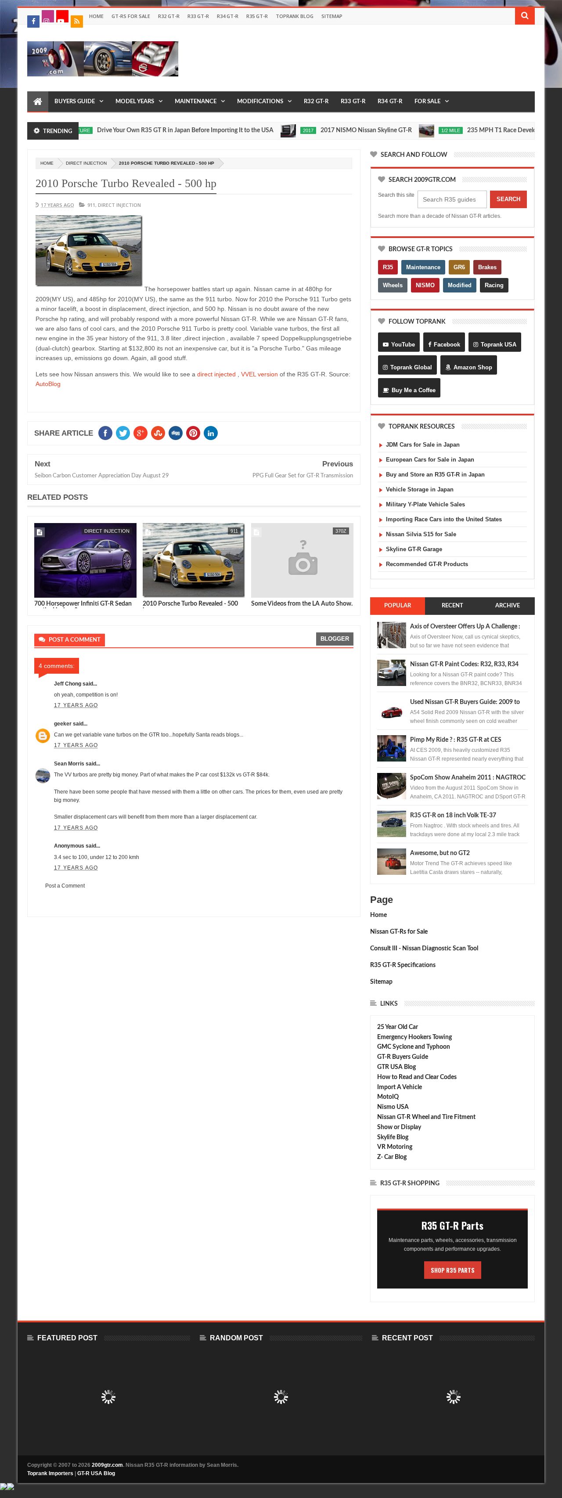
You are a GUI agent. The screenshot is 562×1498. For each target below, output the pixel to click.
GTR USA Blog (396, 1067)
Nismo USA (393, 1107)
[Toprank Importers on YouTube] (62, 16)
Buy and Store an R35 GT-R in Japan (435, 474)
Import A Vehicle (399, 1087)
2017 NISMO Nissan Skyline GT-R (340, 130)
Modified (460, 285)
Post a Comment (65, 886)
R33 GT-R (198, 16)
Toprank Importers (50, 1473)
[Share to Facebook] (43, 589)
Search (508, 199)
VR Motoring (394, 1147)
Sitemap (331, 16)
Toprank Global (411, 367)
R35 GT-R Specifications (403, 965)
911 (91, 205)
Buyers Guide (74, 102)
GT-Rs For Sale (131, 16)
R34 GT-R (227, 16)
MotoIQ (388, 1097)
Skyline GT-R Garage (414, 549)
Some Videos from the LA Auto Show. (302, 604)
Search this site (396, 195)
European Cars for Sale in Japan (430, 459)
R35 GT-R (257, 16)
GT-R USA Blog (96, 1473)
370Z (340, 531)
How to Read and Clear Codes (417, 1077)
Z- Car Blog (392, 1157)
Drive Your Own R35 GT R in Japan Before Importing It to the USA (160, 130)
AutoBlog (48, 383)
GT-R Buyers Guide (402, 1057)
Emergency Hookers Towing (414, 1037)
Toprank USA (498, 344)
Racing (494, 285)
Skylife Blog (392, 1137)
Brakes (487, 267)
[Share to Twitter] (52, 589)
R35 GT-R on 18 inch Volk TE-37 (453, 815)
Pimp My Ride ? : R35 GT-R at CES (455, 740)
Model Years (134, 102)
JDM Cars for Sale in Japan (423, 444)
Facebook (447, 344)
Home (96, 16)
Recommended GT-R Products (427, 564)
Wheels (393, 285)
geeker (63, 724)
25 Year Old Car (397, 1027)
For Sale (427, 102)
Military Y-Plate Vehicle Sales (425, 504)
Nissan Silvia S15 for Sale (421, 534)
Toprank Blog (294, 16)
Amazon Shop (473, 367)
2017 (282, 130)
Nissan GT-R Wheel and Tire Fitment (426, 1117)
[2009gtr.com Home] (37, 101)
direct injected (216, 374)
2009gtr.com (107, 1465)
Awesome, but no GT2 (440, 853)
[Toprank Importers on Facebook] (33, 21)
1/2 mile (425, 130)
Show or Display (399, 1127)
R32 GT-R (169, 16)
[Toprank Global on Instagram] (48, 16)
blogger (335, 638)
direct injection (86, 163)
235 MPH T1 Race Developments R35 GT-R (500, 130)
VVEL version (259, 374)
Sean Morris (69, 764)
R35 (388, 267)
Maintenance (195, 102)
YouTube (403, 344)
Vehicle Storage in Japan (420, 489)
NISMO (425, 285)
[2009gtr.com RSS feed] (77, 21)
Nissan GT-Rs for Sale (399, 932)
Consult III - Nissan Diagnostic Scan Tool (424, 949)
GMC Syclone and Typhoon (413, 1047)
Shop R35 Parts (453, 1270)
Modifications (260, 102)
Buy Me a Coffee (414, 390)
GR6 (459, 267)
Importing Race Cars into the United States (444, 519)
